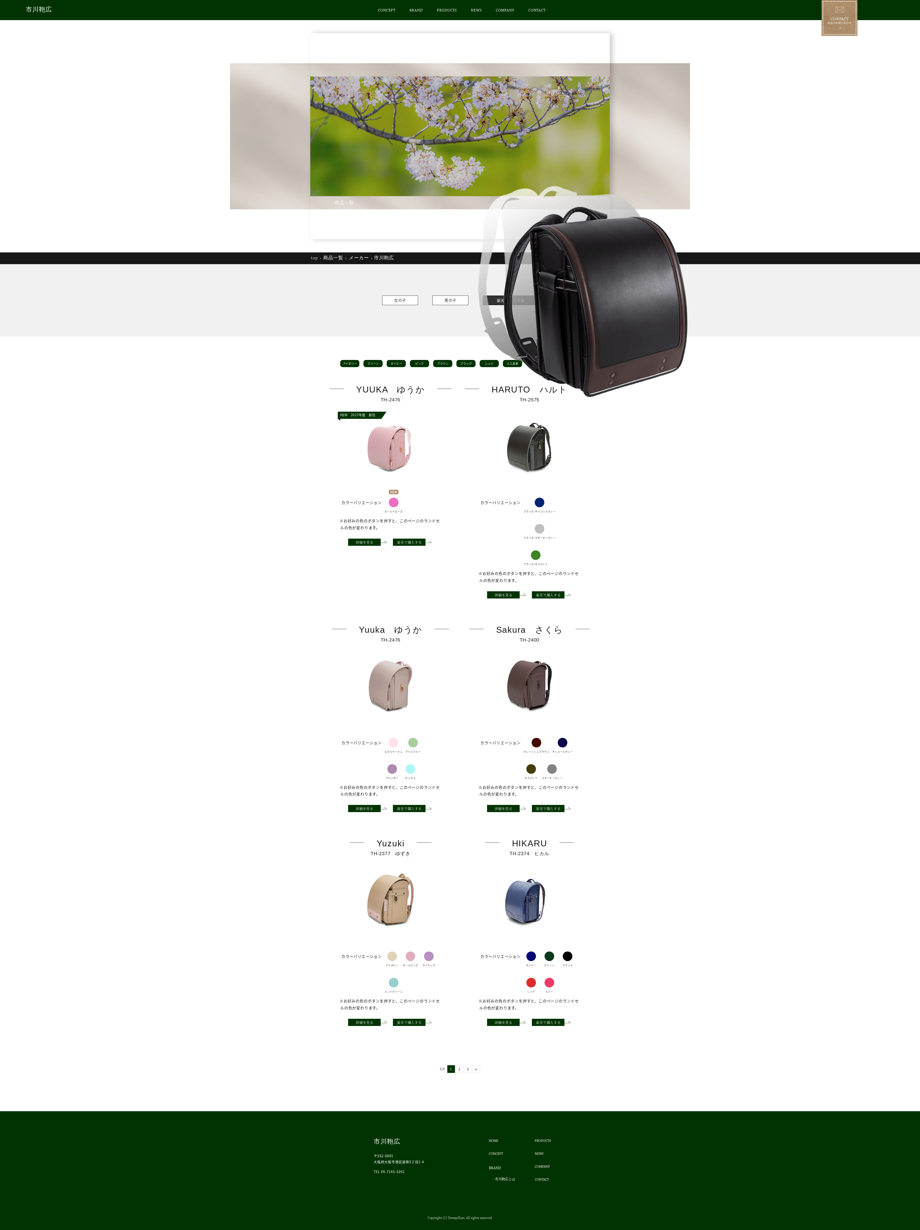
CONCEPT (387, 10)
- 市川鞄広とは (504, 1179)
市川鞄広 (39, 9)
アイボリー (350, 363)
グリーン (373, 363)
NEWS (476, 10)
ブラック (466, 363)
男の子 (450, 300)
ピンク (419, 363)
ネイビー (396, 363)
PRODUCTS (447, 10)
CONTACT (537, 10)
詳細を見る (365, 542)
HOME (493, 1141)
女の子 (400, 300)
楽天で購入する (409, 542)
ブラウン (442, 363)
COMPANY (505, 10)
